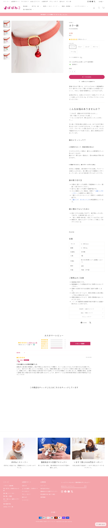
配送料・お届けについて (87, 309)
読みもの (62, 1)
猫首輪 (25, 6)
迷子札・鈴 (35, 6)
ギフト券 (68, 1)
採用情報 (42, 497)
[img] (21, 357)
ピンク (87, 47)
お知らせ (24, 485)
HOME (70, 22)
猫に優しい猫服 (7, 496)
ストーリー (6, 1)
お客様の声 (45, 1)
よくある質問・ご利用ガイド (30, 488)
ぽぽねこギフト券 (8, 507)
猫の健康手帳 (27, 9)
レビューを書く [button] (80, 344)
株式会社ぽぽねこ (45, 488)
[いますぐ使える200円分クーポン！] (88, 448)
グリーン (95, 47)
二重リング (75, 200)
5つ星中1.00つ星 (32, 343)
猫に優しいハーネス (8, 493)
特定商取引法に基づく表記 (47, 494)
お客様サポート (15, 1)
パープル (73, 52)
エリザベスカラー (81, 6)
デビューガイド (53, 1)
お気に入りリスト (35, 1)
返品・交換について (87, 313)
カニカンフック (85, 200)
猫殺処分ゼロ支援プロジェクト (49, 491)
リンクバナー (25, 500)
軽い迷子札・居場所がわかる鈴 (11, 489)
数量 (70, 68)
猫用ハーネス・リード (50, 6)
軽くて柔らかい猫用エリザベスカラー (11, 500)
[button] (73, 39)
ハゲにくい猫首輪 (8, 485)
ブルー (80, 47)
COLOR (71, 43)
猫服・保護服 (66, 6)
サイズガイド (25, 1)
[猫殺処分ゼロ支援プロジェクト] (54, 448)
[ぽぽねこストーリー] (19, 448)
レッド (73, 47)
